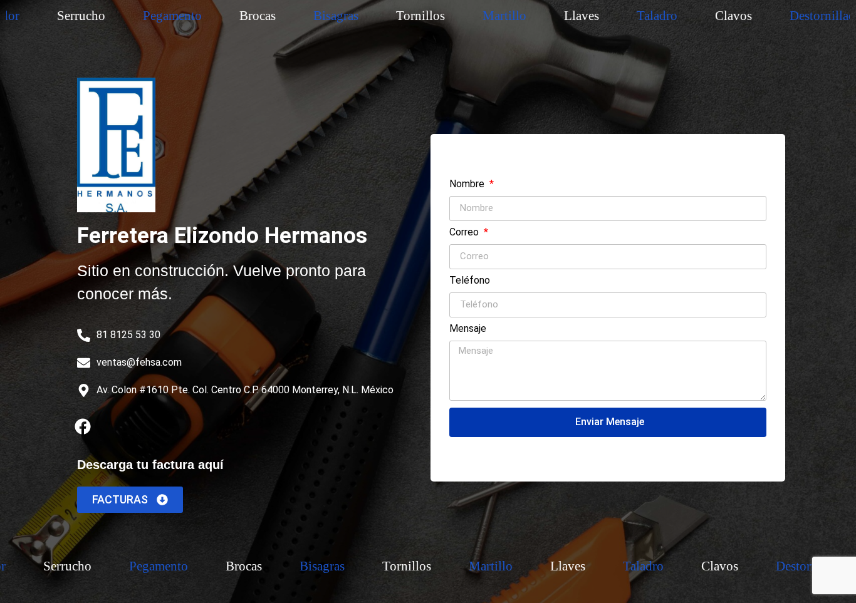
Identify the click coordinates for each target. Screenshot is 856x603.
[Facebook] (82, 426)
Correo (465, 232)
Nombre (468, 184)
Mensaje (467, 329)
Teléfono (469, 281)
